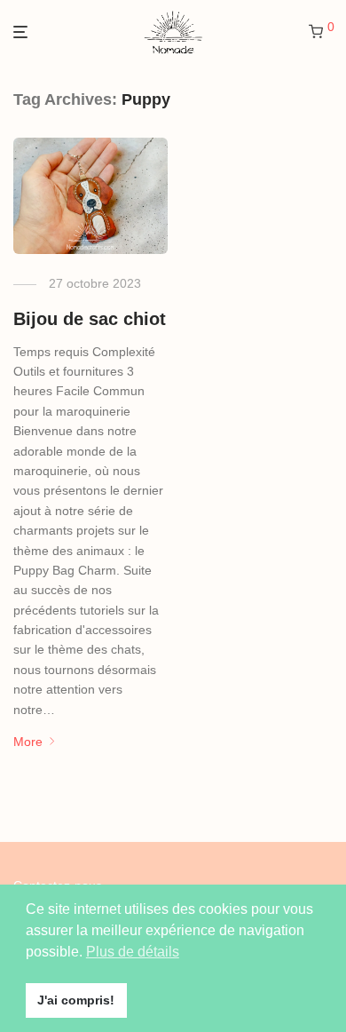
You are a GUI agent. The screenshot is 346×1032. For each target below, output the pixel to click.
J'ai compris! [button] (75, 1000)
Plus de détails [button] (132, 951)
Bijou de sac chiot (89, 319)
